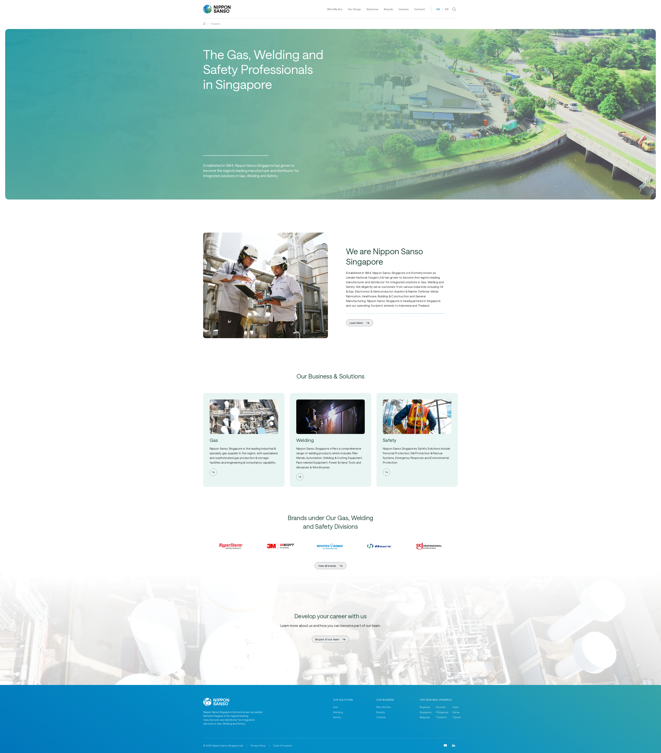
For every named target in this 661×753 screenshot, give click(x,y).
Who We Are (383, 707)
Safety (337, 717)
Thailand (441, 717)
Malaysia (425, 717)
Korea (456, 712)
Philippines (442, 712)
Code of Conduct (282, 745)
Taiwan (457, 717)
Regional (425, 707)
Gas (335, 707)
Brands (380, 712)
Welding (338, 712)
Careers (381, 717)
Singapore (426, 712)
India (455, 707)
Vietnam (441, 707)
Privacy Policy (258, 745)
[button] (360, 323)
